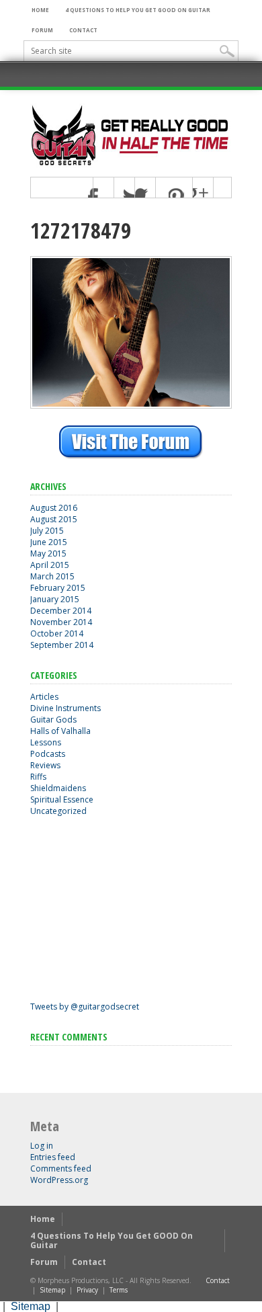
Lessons (45, 742)
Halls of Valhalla (60, 731)
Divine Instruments (65, 708)
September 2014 (61, 645)
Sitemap (52, 1290)
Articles (44, 696)
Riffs (38, 776)
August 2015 (53, 519)
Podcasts (47, 754)
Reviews (45, 765)
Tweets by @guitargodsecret (84, 1006)
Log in (41, 1145)
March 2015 (52, 576)
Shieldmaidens (58, 788)
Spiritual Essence (61, 799)
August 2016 (53, 508)
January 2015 (54, 599)
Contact (83, 30)
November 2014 (61, 622)
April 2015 (49, 565)
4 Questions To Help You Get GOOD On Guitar (137, 9)
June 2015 (48, 542)
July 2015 (47, 530)
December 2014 (60, 610)
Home (40, 9)
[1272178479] (131, 405)
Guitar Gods (53, 719)
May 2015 (48, 553)
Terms (119, 1290)
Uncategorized (58, 811)
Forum (42, 30)
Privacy (87, 1290)
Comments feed (60, 1168)
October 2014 (56, 633)
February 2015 (57, 587)
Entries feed (52, 1157)
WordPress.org (59, 1180)
